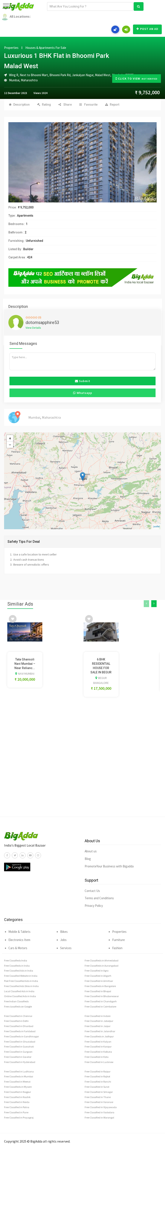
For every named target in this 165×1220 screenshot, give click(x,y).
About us (91, 851)
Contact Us (92, 891)
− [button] (10, 445)
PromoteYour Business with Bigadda (109, 866)
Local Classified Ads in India (19, 991)
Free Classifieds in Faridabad (19, 1031)
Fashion (117, 948)
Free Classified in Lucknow (99, 1062)
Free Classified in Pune (16, 1112)
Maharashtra (29, 80)
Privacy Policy (94, 906)
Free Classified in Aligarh (98, 975)
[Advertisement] (82, 770)
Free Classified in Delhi (16, 1021)
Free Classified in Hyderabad (19, 1062)
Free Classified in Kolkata (98, 1051)
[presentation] (146, 603)
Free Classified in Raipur (97, 1071)
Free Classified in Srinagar (99, 1092)
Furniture (118, 940)
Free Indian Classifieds (16, 1001)
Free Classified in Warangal (99, 1117)
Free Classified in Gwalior (17, 1056)
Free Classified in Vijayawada (101, 1107)
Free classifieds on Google (18, 1006)
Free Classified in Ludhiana (19, 1071)
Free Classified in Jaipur (97, 1026)
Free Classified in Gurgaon (18, 1051)
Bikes (64, 932)
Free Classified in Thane (98, 1097)
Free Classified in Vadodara (99, 1112)
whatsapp (84, 393)
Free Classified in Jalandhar (100, 1031)
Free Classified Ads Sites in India (21, 986)
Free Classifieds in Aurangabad (101, 965)
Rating (46, 104)
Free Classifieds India (15, 960)
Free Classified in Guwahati (19, 1046)
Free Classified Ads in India (18, 970)
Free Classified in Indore (97, 1016)
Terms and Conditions (99, 898)
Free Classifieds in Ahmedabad (101, 960)
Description (21, 104)
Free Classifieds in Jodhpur (99, 1036)
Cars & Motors (17, 948)
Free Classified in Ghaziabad (19, 1041)
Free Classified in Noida (16, 1102)
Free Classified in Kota (96, 1056)
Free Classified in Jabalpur (99, 1021)
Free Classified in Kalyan (98, 1041)
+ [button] (10, 438)
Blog (88, 859)
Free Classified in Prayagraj (19, 1117)
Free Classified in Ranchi (98, 1081)
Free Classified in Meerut (17, 1081)
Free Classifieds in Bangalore (100, 986)
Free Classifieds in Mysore (18, 1086)
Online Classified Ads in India (20, 996)
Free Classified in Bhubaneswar (102, 996)
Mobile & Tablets (19, 932)
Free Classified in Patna (16, 1107)
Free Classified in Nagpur (17, 1092)
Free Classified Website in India (20, 975)
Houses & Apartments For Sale (45, 47)
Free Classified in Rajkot (97, 1076)
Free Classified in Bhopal (98, 991)
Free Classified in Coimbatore (100, 1006)
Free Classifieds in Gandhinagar (21, 1036)
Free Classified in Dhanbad (18, 1026)
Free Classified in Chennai (18, 1016)
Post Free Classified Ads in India (21, 980)
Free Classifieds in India (17, 965)
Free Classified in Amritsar (99, 980)
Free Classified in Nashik (17, 1097)
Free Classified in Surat (97, 1086)
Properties (11, 47)
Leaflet (156, 526)
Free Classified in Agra (96, 970)
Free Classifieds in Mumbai (18, 1076)
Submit (84, 381)
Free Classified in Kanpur (98, 1046)
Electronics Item (19, 940)
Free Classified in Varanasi (99, 1102)
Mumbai (14, 80)
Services (66, 948)
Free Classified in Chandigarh (101, 1001)
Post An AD (149, 29)
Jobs (63, 940)
